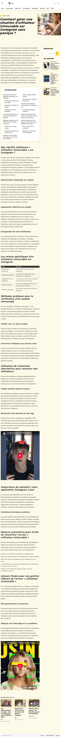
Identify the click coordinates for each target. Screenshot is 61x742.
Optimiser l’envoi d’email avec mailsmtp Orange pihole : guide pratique (55, 92)
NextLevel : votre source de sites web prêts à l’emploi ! (19, 712)
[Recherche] (54, 3)
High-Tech (31, 716)
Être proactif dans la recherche (28, 127)
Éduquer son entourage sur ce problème (29, 131)
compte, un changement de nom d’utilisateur (22, 68)
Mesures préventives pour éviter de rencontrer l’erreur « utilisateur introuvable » (29, 115)
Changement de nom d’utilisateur (10, 110)
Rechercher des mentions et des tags (30, 100)
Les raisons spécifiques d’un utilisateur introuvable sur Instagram (11, 115)
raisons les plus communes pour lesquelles (16, 184)
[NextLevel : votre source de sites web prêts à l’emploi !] (20, 703)
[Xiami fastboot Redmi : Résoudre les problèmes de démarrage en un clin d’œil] (46, 65)
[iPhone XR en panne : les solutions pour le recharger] (34, 703)
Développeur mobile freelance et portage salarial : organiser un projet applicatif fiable (54, 79)
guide (17, 75)
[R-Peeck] (10, 3)
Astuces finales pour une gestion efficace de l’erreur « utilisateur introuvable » (29, 122)
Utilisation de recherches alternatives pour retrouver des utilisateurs (10, 137)
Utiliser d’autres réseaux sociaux (29, 95)
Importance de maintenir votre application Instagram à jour (29, 105)
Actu (52, 73)
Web (3, 38)
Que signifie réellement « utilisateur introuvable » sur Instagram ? (10, 96)
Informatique (54, 61)
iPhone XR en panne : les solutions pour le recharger (34, 711)
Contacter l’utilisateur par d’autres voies (11, 131)
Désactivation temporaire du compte (11, 101)
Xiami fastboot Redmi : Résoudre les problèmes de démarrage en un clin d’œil (55, 66)
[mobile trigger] (2, 3)
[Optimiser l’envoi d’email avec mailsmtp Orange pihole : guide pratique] (46, 91)
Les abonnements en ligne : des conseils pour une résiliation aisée (6, 713)
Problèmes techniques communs (29, 110)
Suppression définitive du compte (11, 106)
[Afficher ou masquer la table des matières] (27, 90)
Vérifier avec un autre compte (10, 127)
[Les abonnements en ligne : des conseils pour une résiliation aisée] (6, 703)
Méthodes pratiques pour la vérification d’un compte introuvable (10, 122)
